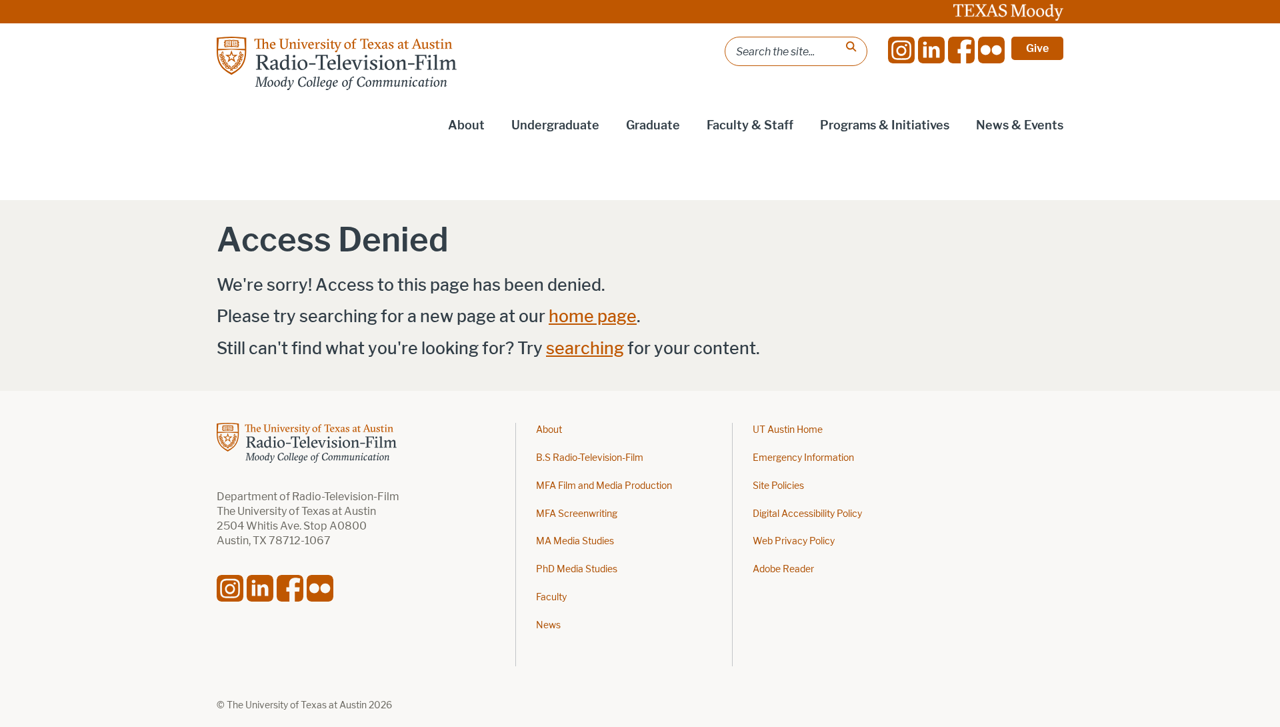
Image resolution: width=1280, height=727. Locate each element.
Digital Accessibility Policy (807, 514)
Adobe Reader (783, 569)
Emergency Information (803, 458)
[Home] (337, 63)
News (548, 625)
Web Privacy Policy (794, 541)
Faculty (551, 597)
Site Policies (778, 486)
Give (1037, 48)
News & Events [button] (1019, 125)
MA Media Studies (575, 541)
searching (585, 348)
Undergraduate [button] (555, 125)
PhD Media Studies (576, 569)
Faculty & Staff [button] (750, 125)
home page (593, 316)
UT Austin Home (788, 430)
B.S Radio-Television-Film (589, 458)
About (549, 430)
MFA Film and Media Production (604, 486)
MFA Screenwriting (576, 514)
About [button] (466, 125)
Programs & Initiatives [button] (884, 125)
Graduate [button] (653, 125)
